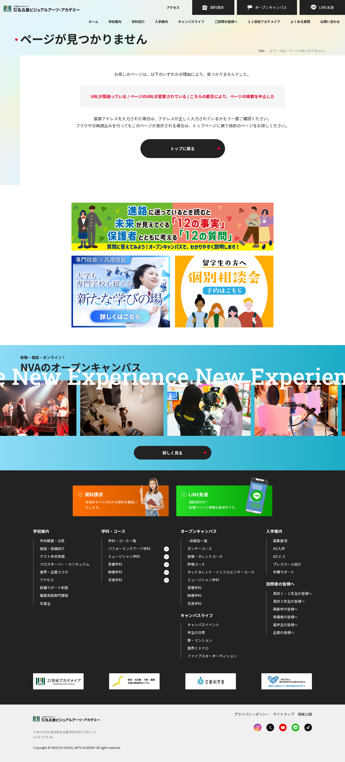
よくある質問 (300, 22)
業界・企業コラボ (54, 571)
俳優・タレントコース (205, 556)
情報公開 (305, 714)
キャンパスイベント (203, 624)
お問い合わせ (330, 22)
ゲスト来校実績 (52, 556)
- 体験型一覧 (197, 540)
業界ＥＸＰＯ (198, 648)
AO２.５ (279, 556)
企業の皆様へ (283, 632)
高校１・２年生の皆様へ (292, 593)
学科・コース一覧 (122, 540)
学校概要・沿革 (52, 540)
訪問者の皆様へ (280, 584)
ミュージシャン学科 (124, 556)
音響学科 (115, 564)
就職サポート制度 (54, 587)
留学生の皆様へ (285, 624)
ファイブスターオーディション (212, 655)
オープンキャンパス (199, 531)
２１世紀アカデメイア (264, 21)
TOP (261, 50)
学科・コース (113, 531)
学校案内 (114, 21)
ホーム (93, 22)
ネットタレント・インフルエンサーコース (220, 571)
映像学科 (115, 572)
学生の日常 (196, 632)
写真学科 (115, 580)
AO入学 (279, 548)
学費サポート (283, 571)
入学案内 (161, 21)
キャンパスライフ (191, 21)
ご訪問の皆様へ (225, 21)
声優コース (196, 564)
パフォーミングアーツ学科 (129, 548)
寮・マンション (199, 640)
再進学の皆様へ (285, 609)
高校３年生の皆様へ (289, 601)
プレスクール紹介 (287, 564)
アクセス (173, 8)
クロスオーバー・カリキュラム (64, 564)
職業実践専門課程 (54, 595)
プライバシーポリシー (251, 714)
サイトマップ (283, 714)
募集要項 (280, 540)
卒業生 (45, 603)
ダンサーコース (199, 548)
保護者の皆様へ (285, 616)
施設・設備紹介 (52, 548)
